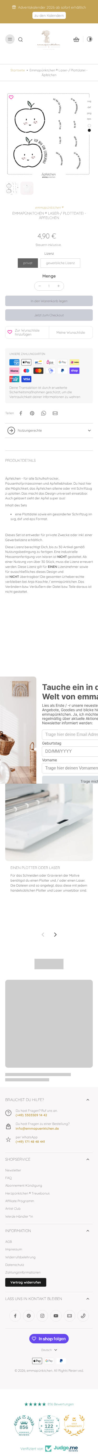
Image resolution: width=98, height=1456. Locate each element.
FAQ (8, 1178)
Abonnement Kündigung (23, 1185)
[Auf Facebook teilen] (20, 413)
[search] (20, 39)
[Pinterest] (28, 1316)
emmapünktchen (39, 1370)
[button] (49, 301)
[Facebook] (15, 1316)
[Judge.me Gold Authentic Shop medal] (49, 1425)
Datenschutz (14, 1265)
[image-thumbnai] (11, 188)
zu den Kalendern (49, 15)
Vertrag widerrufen (25, 1282)
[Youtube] (56, 1316)
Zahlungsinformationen (23, 1272)
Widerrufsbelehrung (20, 1257)
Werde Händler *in (19, 1216)
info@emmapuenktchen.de (37, 1128)
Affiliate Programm (19, 1201)
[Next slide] (55, 934)
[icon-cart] (76, 39)
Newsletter (13, 1170)
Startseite (17, 70)
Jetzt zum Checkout (49, 315)
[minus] (39, 286)
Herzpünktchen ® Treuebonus (27, 1193)
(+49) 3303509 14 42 (31, 1115)
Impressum (13, 1249)
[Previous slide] (43, 934)
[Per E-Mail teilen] (55, 413)
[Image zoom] (49, 136)
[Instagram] (42, 1316)
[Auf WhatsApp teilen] (43, 413)
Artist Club (13, 1208)
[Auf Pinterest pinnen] (32, 413)
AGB (8, 1241)
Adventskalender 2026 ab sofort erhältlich (52, 7)
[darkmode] (88, 39)
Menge (49, 276)
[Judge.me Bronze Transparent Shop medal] (74, 1425)
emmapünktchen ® (49, 207)
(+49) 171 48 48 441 (30, 1141)
